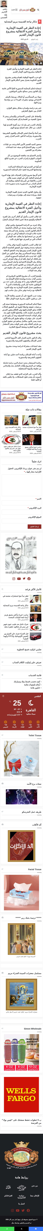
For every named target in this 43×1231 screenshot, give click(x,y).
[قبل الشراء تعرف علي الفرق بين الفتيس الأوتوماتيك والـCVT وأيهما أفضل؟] (35, 636)
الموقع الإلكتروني (34, 517)
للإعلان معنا (34, 1196)
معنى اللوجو (8, 1187)
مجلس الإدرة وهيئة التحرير (21, 1188)
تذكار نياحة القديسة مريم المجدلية (15, 605)
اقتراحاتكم (8, 1196)
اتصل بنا (21, 1204)
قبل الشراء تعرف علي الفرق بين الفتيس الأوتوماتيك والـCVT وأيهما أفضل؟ (15, 636)
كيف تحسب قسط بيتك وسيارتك (27, 681)
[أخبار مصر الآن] (27, 9)
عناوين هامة (35, 688)
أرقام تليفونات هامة (32, 685)
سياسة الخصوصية (22, 1197)
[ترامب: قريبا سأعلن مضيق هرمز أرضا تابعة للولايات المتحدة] (31, 439)
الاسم (38, 499)
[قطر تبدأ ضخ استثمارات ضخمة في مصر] (31, 420)
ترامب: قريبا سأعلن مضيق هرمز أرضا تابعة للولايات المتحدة (33, 449)
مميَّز (13, 1223)
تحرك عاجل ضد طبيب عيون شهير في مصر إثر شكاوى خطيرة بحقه (12, 448)
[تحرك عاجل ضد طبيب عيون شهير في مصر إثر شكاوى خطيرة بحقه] (11, 439)
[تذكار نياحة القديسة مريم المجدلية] (11, 420)
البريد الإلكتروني (34, 508)
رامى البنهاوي (34, 39)
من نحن (35, 1186)
